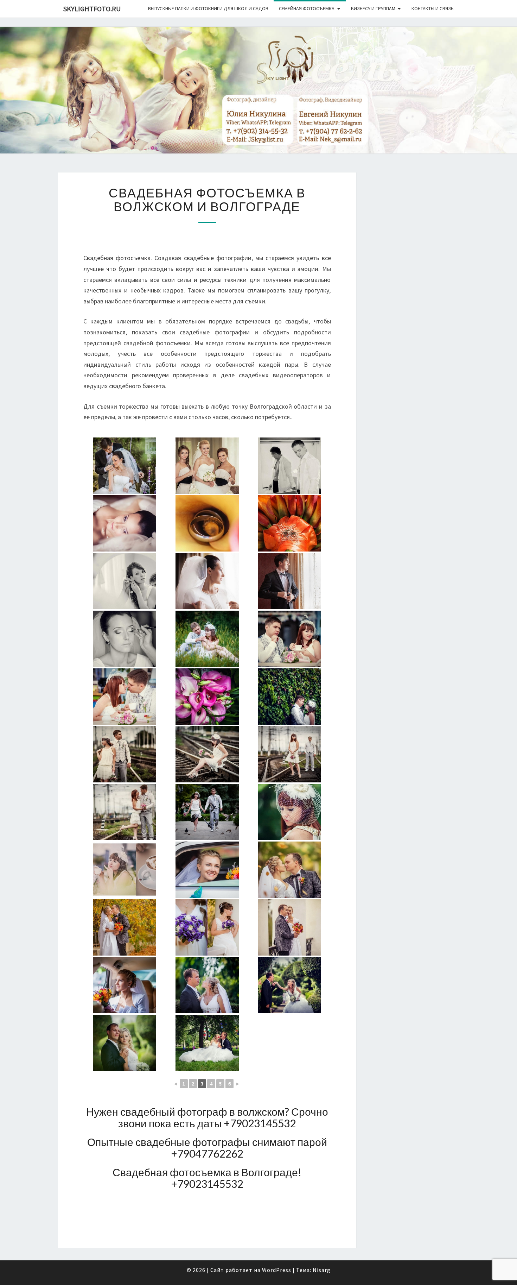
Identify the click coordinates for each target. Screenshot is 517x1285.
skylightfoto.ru (92, 8)
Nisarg (322, 1269)
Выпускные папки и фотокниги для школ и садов (208, 8)
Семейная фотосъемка (306, 8)
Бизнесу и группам (373, 8)
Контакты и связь (432, 8)
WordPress (276, 1269)
